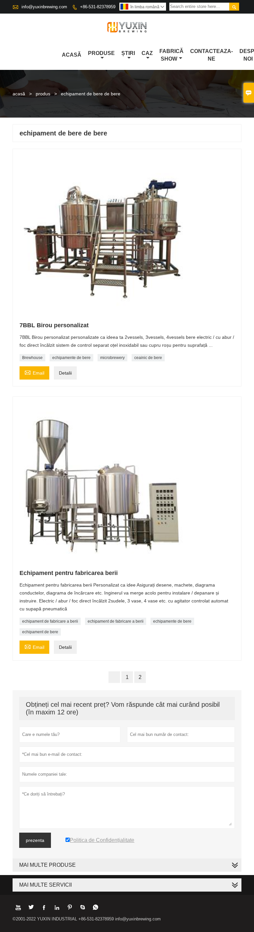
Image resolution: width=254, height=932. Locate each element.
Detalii (65, 373)
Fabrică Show (171, 55)
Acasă (71, 55)
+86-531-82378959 (97, 6)
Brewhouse (32, 357)
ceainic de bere (148, 357)
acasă (19, 93)
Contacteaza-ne (211, 55)
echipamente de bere (71, 357)
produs (43, 93)
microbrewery (112, 357)
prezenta (35, 840)
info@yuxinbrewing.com (44, 6)
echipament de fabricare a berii (50, 621)
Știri (128, 53)
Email (34, 372)
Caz (147, 53)
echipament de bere (40, 632)
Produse (101, 53)
